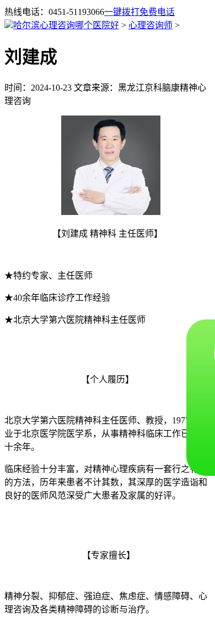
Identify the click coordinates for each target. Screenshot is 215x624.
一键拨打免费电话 (139, 12)
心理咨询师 (150, 25)
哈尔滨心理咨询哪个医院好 (66, 25)
